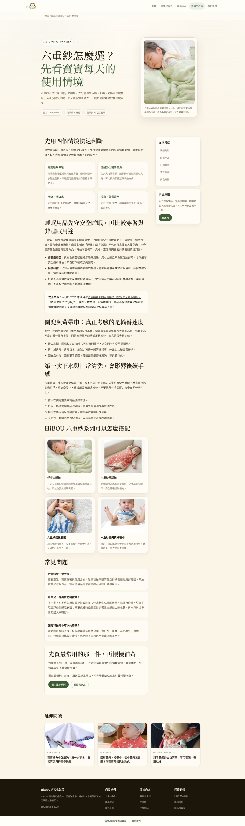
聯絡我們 (212, 6)
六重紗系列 (166, 6)
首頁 (154, 6)
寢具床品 (181, 6)
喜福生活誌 (197, 6)
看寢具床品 (80, 684)
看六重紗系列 (59, 684)
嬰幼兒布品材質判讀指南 (116, 676)
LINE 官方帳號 (181, 796)
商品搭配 (165, 179)
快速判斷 (165, 150)
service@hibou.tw (50, 806)
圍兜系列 (109, 807)
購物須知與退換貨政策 (115, 820)
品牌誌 (143, 802)
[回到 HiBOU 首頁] (31, 6)
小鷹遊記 (144, 807)
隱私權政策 (179, 807)
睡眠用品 (165, 157)
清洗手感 (165, 172)
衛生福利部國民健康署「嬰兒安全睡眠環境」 (114, 297)
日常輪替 (165, 165)
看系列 (165, 217)
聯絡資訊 (178, 802)
